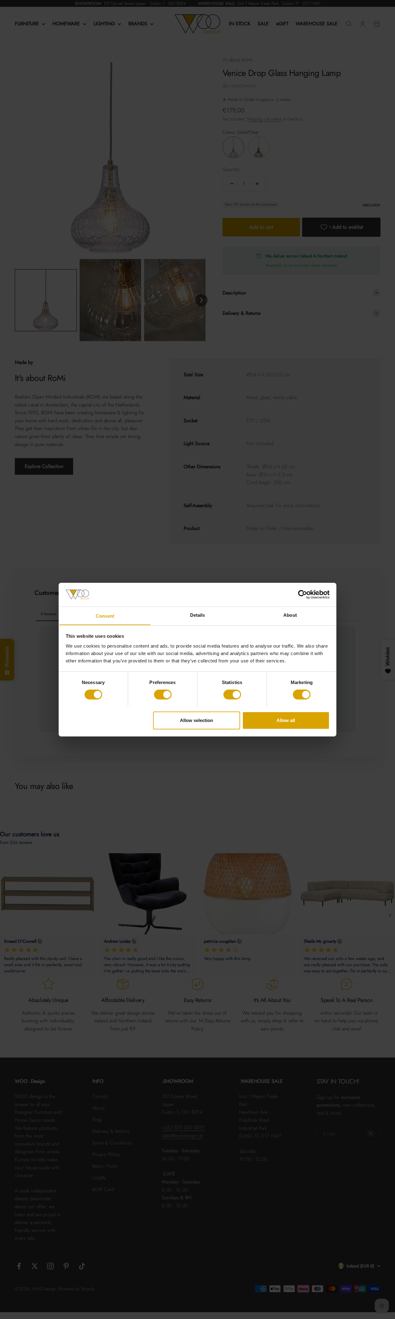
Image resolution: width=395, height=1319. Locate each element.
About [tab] (290, 614)
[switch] (163, 694)
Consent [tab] (105, 615)
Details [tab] (197, 614)
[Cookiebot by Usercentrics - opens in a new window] (303, 594)
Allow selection (196, 720)
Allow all (285, 720)
